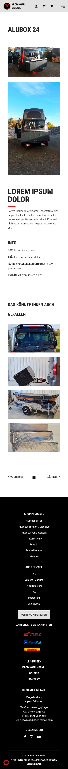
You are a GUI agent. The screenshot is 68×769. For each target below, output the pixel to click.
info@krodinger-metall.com (37, 720)
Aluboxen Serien (34, 520)
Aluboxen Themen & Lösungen (34, 526)
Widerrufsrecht (34, 585)
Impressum (34, 597)
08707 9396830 (39, 707)
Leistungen (34, 661)
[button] (6, 762)
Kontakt (34, 679)
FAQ (34, 574)
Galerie (34, 673)
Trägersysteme (34, 538)
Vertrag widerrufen (34, 614)
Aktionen (34, 556)
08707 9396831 (36, 711)
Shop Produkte (34, 514)
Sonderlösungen (34, 550)
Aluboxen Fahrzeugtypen (34, 532)
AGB (34, 591)
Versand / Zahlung (34, 579)
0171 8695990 (38, 715)
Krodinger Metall (34, 667)
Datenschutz (34, 603)
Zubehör (34, 544)
